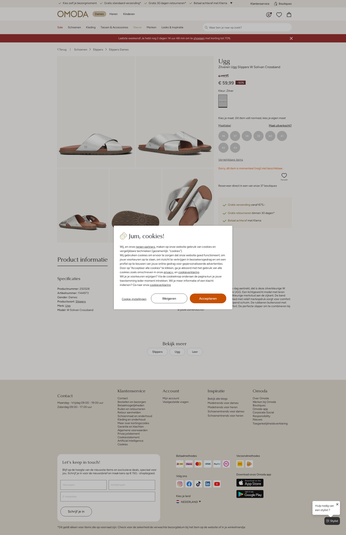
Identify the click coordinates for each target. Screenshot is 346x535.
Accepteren (208, 298)
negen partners (145, 246)
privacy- (169, 272)
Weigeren (169, 298)
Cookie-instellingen (134, 299)
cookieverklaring (188, 272)
